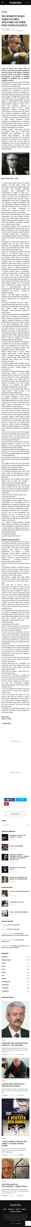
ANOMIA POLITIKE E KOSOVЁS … (19, 892)
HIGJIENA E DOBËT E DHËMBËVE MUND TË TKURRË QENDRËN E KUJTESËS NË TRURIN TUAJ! (19, 857)
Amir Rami (18, 1223)
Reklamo (23, 1209)
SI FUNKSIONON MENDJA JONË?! (18, 868)
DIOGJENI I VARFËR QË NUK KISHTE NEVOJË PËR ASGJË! (18, 878)
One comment (20, 1095)
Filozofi (4, 963)
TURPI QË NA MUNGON (17, 902)
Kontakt (18, 1209)
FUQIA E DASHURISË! (16, 846)
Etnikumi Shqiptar (6, 960)
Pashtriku (16, 2)
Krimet (3, 969)
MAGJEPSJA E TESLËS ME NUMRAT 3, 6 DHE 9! (17, 836)
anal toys (4, 929)
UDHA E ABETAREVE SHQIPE (19, 912)
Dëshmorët (4, 957)
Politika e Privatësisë (15, 1211)
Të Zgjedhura (5, 991)
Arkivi (4, 1209)
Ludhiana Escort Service (8, 933)
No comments (20, 30)
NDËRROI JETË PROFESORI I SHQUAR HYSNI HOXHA (13, 1085)
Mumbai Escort (5, 946)
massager (4, 924)
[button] (2, 2)
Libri (3, 975)
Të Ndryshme (5, 988)
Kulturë (4, 11)
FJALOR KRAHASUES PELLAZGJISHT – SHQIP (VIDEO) (14, 1185)
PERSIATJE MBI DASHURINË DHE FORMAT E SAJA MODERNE (15, 1044)
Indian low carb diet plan (8, 939)
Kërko (27, 825)
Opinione (4, 978)
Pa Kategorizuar (6, 981)
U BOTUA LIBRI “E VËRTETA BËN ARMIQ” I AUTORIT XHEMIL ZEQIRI (14, 1143)
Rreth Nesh (11, 1209)
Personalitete (5, 984)
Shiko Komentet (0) (15, 814)
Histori (3, 966)
